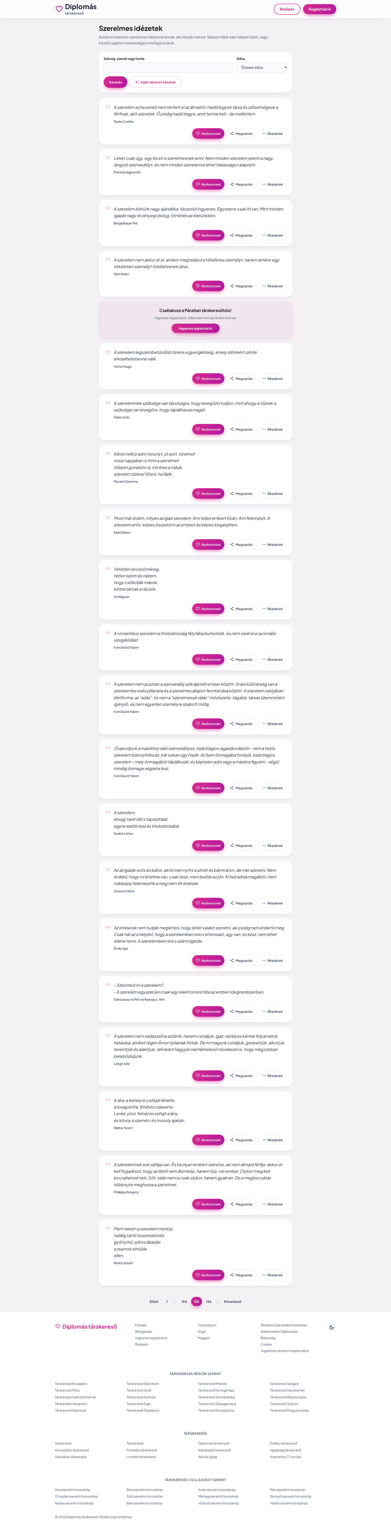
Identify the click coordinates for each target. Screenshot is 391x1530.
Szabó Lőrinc (123, 833)
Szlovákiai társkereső (71, 1457)
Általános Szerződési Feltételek (284, 1325)
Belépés (287, 9)
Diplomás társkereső (213, 1443)
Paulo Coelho (124, 121)
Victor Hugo (123, 366)
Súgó (202, 1331)
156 (208, 1301)
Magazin (204, 1338)
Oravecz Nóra (124, 891)
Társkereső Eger (139, 1404)
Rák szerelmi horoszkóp (287, 1489)
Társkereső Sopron (284, 1404)
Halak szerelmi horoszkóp (289, 1503)
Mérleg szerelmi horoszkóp (218, 1496)
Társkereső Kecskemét (287, 1390)
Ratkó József (123, 1263)
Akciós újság (207, 1457)
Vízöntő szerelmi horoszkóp (218, 1503)
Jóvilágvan (121, 596)
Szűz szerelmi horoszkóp (145, 1496)
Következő (232, 1301)
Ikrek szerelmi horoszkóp (217, 1489)
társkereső (63, 1443)
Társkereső (135, 1443)
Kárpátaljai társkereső (214, 1450)
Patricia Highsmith (127, 172)
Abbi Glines (122, 532)
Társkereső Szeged (284, 1383)
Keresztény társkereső (72, 1450)
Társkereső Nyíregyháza (216, 1390)
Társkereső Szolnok (141, 1397)
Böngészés (143, 1331)
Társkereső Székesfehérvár (75, 1397)
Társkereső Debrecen (143, 1383)
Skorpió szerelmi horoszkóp (290, 1496)
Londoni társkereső (141, 1457)
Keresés (115, 82)
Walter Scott (123, 1128)
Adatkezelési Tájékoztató (279, 1331)
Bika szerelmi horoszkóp (145, 1489)
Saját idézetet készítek (155, 82)
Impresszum (207, 1325)
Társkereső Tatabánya (143, 1410)
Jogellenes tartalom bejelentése (285, 1351)
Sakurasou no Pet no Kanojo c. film (139, 999)
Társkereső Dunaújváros (216, 1410)
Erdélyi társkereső (283, 1443)
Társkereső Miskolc (212, 1383)
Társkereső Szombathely (216, 1397)
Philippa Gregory (126, 1192)
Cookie (266, 1344)
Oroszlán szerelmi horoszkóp (76, 1496)
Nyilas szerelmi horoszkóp (74, 1503)
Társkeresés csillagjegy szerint (195, 1480)
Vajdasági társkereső (285, 1450)
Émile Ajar (121, 948)
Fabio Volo (121, 417)
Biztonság (268, 1338)
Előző (154, 1301)
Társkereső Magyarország (289, 1410)
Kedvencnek (208, 133)
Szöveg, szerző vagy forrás (124, 58)
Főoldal (140, 1325)
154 (184, 1301)
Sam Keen (121, 274)
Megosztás (241, 133)
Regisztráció (320, 9)
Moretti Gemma (126, 481)
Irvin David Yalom (126, 647)
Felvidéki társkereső (142, 1450)
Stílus (240, 58)
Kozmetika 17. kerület (285, 1457)
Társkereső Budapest (71, 1383)
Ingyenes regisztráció (195, 328)
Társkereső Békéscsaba (288, 1397)
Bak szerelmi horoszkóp (144, 1503)
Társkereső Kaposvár (70, 1410)
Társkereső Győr (139, 1390)
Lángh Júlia (122, 1063)
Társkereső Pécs (67, 1390)
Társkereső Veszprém (71, 1404)
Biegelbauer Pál (125, 223)
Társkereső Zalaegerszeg (217, 1404)
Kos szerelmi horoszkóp (72, 1489)
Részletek (272, 133)
